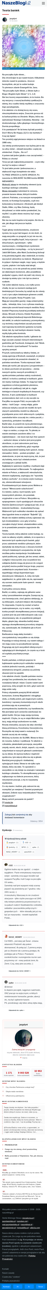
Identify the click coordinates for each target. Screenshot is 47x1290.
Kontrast (6, 1287)
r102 (11, 865)
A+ (18, 1287)
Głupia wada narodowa (14, 1091)
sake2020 (29, 852)
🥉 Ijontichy (12, 847)
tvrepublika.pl (23, 1228)
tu (21, 1240)
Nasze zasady (8, 1273)
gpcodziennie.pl (9, 1228)
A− (29, 1287)
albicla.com (35, 1228)
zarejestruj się (22, 815)
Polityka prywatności (11, 1281)
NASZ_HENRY (13, 852)
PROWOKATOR (11, 1145)
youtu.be (9, 802)
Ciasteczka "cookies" (11, 1277)
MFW (25, 847)
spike (35, 847)
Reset (40, 1287)
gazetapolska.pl (9, 1221)
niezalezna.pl (28, 1218)
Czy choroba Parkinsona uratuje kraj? (20, 1087)
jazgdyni (13, 18)
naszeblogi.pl (11, 806)
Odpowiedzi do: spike (16, 1010)
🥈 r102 (26, 842)
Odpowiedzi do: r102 (16, 925)
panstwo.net (22, 1221)
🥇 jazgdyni (12, 842)
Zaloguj (8, 815)
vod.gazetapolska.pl (10, 1225)
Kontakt (5, 1269)
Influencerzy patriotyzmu (15, 1096)
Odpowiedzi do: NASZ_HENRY (19, 971)
